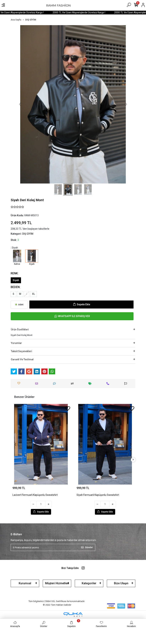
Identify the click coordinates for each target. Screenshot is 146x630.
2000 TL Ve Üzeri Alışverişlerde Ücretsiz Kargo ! (66, 12)
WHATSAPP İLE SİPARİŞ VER (74, 316)
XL (33, 293)
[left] (13, 459)
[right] (133, 459)
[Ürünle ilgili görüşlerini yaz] (55, 383)
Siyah (16, 280)
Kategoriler (89, 583)
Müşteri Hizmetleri (57, 583)
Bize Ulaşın (121, 583)
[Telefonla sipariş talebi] (109, 383)
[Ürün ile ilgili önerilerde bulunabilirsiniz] (126, 383)
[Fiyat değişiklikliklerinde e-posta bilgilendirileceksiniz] (90, 383)
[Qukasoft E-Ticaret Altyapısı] (73, 614)
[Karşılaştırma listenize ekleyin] (73, 383)
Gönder (89, 547)
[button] (20, 104)
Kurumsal (25, 583)
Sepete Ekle (83, 304)
